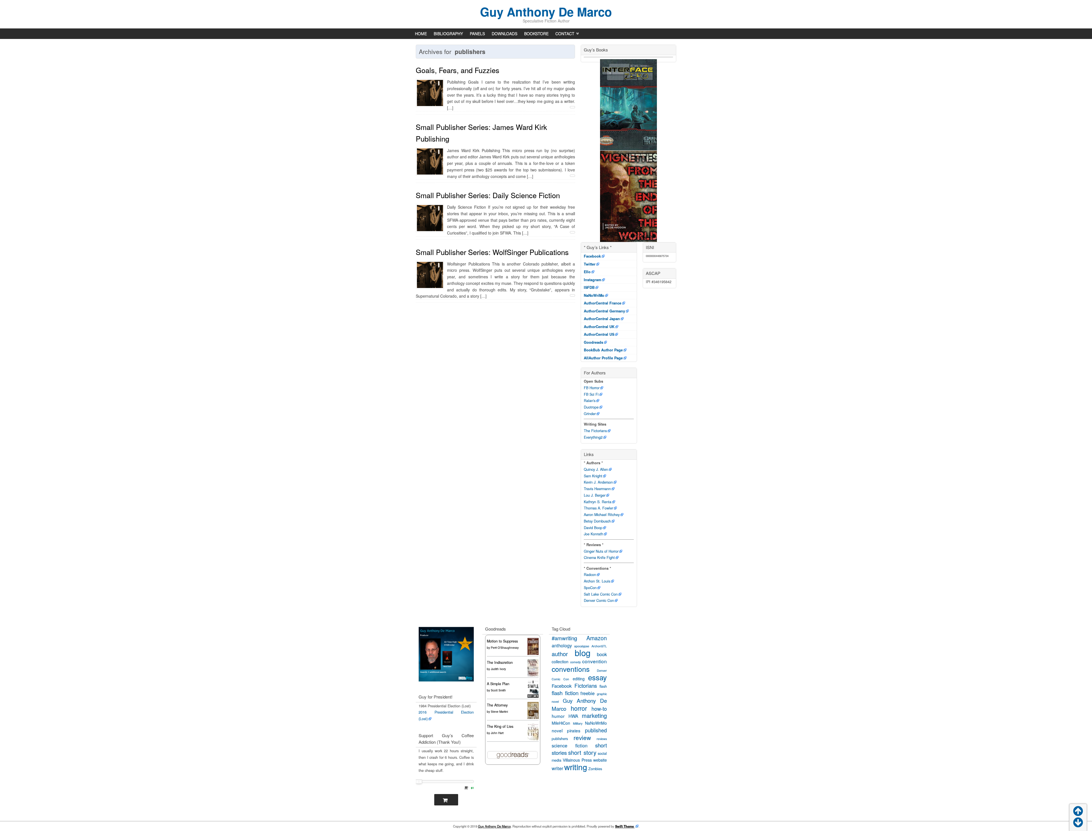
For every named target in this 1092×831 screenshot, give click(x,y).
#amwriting (564, 638)
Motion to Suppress (502, 641)
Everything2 (593, 437)
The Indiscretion (500, 662)
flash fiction (565, 693)
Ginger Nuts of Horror (601, 551)
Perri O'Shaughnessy (505, 648)
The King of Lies (500, 726)
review (582, 737)
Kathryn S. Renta (597, 501)
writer (557, 768)
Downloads (504, 33)
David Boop (593, 527)
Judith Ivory (498, 669)
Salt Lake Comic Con (601, 594)
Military (577, 723)
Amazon (596, 638)
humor (558, 716)
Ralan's (589, 400)
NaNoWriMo (596, 723)
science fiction (570, 745)
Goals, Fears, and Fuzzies (457, 70)
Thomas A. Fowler (598, 508)
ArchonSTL (599, 646)
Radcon (590, 574)
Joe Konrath (593, 533)
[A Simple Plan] (533, 696)
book (602, 654)
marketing (594, 715)
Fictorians (585, 685)
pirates (573, 730)
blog (582, 652)
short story (582, 752)
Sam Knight (593, 475)
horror (579, 708)
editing (579, 678)
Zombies (595, 768)
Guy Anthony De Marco (546, 11)
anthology (562, 645)
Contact (564, 33)
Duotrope (591, 407)
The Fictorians (595, 430)
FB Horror (591, 387)
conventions (571, 669)
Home (421, 33)
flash (603, 686)
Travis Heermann (597, 488)
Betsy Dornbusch (597, 521)
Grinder (590, 413)
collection (560, 661)
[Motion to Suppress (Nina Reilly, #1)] (533, 654)
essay (597, 677)
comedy (575, 662)
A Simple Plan (498, 683)
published (596, 730)
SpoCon (590, 587)
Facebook (562, 685)
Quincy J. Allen (596, 469)
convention (594, 661)
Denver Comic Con (599, 600)
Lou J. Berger (594, 495)
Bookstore (536, 33)
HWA (573, 716)
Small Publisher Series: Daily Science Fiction (488, 195)
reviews (602, 739)
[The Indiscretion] (533, 675)
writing (575, 766)
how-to (599, 708)
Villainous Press (577, 760)
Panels (477, 33)
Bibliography (448, 33)
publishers (560, 738)
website (600, 760)
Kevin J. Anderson (598, 482)
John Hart (497, 733)
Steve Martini (499, 712)
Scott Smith (498, 690)
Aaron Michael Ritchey (602, 514)
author (560, 654)
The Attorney (497, 705)
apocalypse (581, 646)
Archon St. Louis (597, 581)
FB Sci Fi (591, 394)
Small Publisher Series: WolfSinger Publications (492, 252)
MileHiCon (561, 723)
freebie (587, 693)
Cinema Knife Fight (599, 557)
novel (557, 730)
